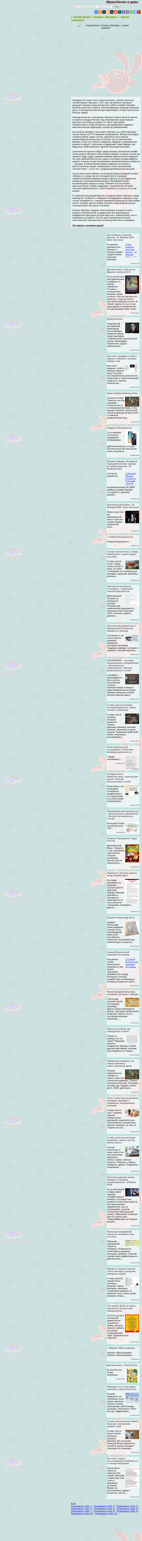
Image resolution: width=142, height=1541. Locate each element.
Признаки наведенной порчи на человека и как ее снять (120, 1234)
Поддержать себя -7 (81, 1511)
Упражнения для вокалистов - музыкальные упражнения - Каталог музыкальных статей (123, 815)
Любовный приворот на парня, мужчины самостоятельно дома (120, 1063)
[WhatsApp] (131, 12)
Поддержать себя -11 (106, 1513)
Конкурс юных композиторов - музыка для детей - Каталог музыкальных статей (122, 778)
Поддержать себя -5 (104, 1508)
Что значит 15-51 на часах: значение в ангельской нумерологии (121, 1308)
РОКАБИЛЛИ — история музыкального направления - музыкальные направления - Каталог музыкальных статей (123, 665)
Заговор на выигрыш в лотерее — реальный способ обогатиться (120, 588)
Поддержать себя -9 (127, 1511)
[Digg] (111, 12)
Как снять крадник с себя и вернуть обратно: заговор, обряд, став (122, 358)
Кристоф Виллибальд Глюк (122, 393)
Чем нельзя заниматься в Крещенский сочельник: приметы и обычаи (121, 628)
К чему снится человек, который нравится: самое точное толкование (121, 707)
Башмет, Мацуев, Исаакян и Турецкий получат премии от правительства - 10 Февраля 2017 (122, 465)
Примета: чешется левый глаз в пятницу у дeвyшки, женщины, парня (121, 1271)
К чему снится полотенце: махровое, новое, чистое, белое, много (121, 1140)
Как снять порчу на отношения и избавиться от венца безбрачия (122, 1461)
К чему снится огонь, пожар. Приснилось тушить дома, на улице (122, 554)
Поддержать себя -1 (81, 1506)
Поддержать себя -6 (127, 1508)
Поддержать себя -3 (127, 1506)
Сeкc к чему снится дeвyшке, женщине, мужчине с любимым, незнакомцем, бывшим (123, 1102)
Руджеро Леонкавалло (119, 428)
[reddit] (115, 12)
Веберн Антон (115, 319)
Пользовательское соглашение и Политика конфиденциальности (120, 749)
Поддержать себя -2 (104, 1506)
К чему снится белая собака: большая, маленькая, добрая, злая (123, 1424)
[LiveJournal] (119, 12)
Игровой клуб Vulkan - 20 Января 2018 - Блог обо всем (123, 506)
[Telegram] (135, 12)
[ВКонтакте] (96, 12)
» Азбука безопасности (120, 537)
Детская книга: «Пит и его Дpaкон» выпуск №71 (121, 270)
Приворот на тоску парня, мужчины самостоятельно (121, 1388)
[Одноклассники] (100, 12)
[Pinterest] (139, 12)
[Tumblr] (123, 12)
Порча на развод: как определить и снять (118, 1030)
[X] (104, 12)
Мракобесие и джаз (124, 2)
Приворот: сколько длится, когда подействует (122, 874)
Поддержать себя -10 (82, 1513)
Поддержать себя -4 (81, 1508)
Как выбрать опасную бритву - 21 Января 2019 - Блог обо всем (121, 237)
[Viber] (127, 12)
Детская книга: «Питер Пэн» (122, 1365)
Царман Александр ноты (121, 917)
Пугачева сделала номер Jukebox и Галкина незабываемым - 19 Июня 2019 (121, 1181)
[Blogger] (108, 12)
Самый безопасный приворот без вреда (118, 953)
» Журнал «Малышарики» (121, 1348)
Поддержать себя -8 (104, 1511)
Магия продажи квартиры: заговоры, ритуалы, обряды (123, 993)
